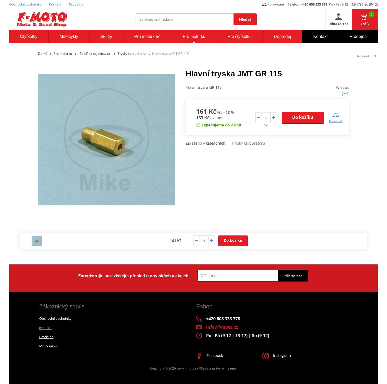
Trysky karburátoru (132, 53)
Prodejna (76, 4)
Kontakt (55, 4)
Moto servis (48, 346)
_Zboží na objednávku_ (94, 53)
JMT (345, 93)
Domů (42, 53)
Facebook (214, 355)
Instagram (281, 355)
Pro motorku (63, 53)
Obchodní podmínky (25, 4)
